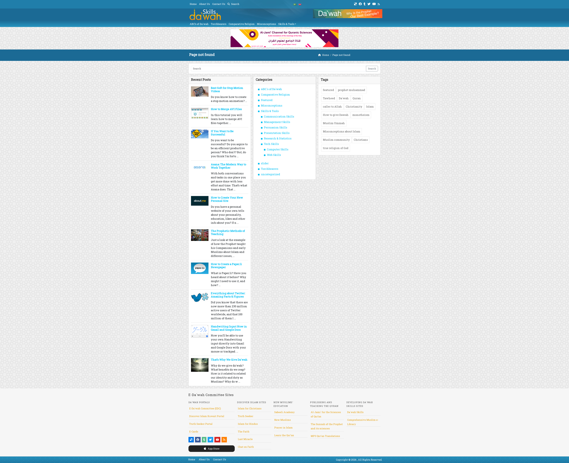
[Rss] (379, 4)
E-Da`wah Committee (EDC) (205, 408)
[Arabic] (294, 4)
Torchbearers (218, 23)
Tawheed (329, 98)
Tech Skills (271, 144)
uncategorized (270, 174)
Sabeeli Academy (284, 412)
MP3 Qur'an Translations (325, 436)
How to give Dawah (336, 115)
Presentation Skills (277, 133)
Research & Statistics (277, 138)
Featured (266, 100)
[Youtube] (374, 4)
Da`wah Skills (355, 412)
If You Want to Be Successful (222, 132)
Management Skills (277, 122)
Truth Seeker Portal (200, 423)
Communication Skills (279, 116)
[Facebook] (360, 4)
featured (328, 90)
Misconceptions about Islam (341, 131)
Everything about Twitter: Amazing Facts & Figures (228, 294)
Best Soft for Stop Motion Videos (227, 89)
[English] (299, 4)
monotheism (360, 115)
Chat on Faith (246, 446)
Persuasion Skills (275, 127)
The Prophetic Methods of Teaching (228, 232)
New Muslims (282, 419)
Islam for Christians (249, 408)
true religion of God (335, 148)
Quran (357, 98)
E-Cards (193, 431)
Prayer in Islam (283, 427)
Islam (370, 106)
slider (265, 163)
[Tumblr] (365, 4)
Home (193, 3)
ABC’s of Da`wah (199, 23)
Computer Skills (277, 149)
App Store (213, 448)
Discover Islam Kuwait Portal (206, 416)
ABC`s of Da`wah (271, 89)
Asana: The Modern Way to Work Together (228, 166)
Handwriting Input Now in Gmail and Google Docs (229, 328)
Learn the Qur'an (284, 435)
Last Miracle (245, 439)
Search (235, 3)
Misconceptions (266, 23)
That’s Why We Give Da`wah (229, 359)
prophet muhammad (351, 90)
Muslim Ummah (334, 123)
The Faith (243, 431)
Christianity (354, 106)
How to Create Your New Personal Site (227, 199)
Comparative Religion (242, 23)
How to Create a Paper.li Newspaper (226, 265)
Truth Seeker (245, 416)
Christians (361, 139)
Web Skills (274, 155)
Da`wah (344, 98)
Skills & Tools (286, 23)
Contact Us (218, 3)
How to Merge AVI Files (226, 109)
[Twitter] (369, 4)
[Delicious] (356, 4)
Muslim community (336, 139)
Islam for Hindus (248, 423)
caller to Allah (332, 106)
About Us (204, 3)
